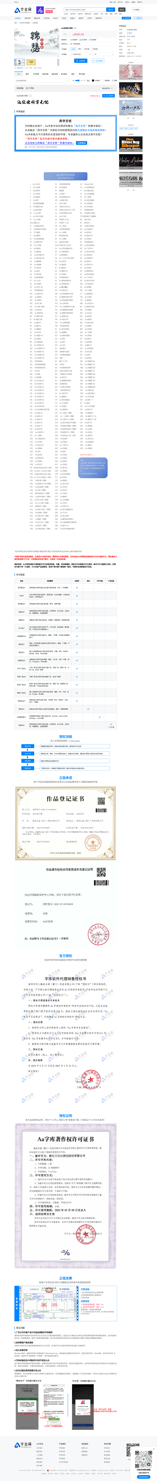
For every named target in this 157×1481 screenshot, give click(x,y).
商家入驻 (84, 1448)
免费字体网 (107, 1474)
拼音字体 (99, 18)
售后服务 (107, 1462)
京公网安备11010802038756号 (58, 1470)
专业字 (55, 18)
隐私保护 (39, 1462)
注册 (114, 2)
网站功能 (107, 1458)
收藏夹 (133, 2)
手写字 (89, 18)
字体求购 (62, 1455)
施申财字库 (88, 14)
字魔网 (62, 1474)
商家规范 (84, 1455)
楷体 (111, 14)
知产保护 (39, 1465)
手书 (102, 14)
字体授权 (62, 1448)
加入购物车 (99, 61)
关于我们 (39, 1448)
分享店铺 (127, 18)
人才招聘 (39, 1455)
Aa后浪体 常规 (24, 95)
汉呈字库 (72, 14)
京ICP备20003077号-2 (38, 1470)
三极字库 (80, 14)
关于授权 (107, 1451)
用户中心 (120, 2)
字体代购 (62, 1451)
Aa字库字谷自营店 (50, 8)
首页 (15, 23)
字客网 (67, 1474)
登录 (111, 2)
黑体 (106, 14)
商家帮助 (84, 1451)
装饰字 (81, 18)
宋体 (116, 14)
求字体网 (50, 1474)
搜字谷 (110, 10)
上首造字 (95, 14)
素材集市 (87, 1474)
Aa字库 (66, 14)
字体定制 (62, 1458)
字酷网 (93, 1474)
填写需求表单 (143, 1477)
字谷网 (28, 1470)
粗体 (120, 14)
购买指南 (107, 1455)
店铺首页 (18, 18)
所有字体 (28, 18)
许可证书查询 (63, 1462)
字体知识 (107, 1448)
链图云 (56, 1474)
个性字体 (46, 18)
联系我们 (39, 1451)
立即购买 (82, 61)
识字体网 (73, 1474)
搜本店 (122, 10)
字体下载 (99, 1474)
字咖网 (114, 1474)
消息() (127, 2)
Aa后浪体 (35, 23)
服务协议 (39, 1458)
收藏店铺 (138, 18)
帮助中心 (140, 2)
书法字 (64, 18)
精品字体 (37, 18)
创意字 (72, 18)
